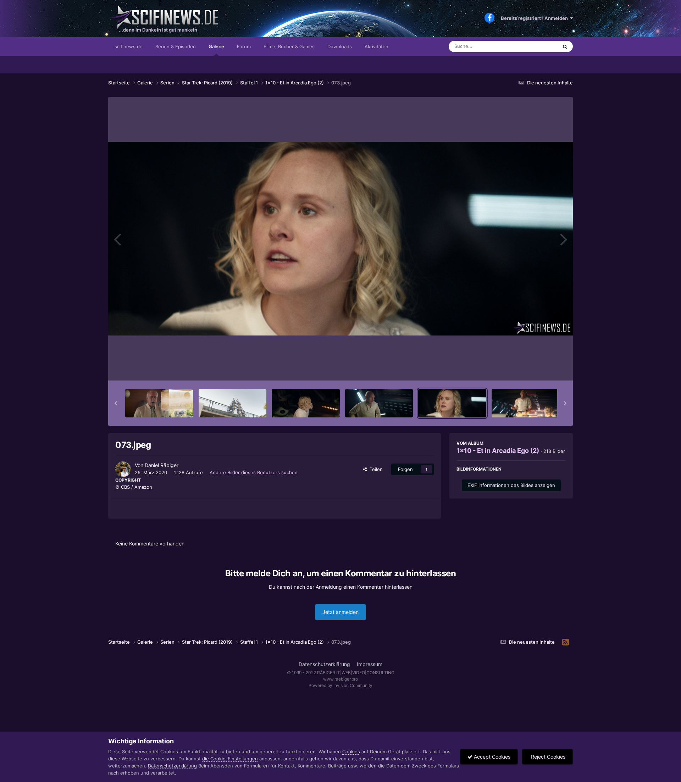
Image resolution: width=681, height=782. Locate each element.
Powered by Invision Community (340, 685)
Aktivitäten (376, 46)
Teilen (375, 469)
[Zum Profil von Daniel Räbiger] (123, 469)
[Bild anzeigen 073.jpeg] (452, 403)
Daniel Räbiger (161, 465)
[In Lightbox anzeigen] (340, 238)
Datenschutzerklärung (324, 664)
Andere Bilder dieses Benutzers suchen (254, 472)
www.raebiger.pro (340, 679)
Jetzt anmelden (340, 612)
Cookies (351, 751)
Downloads (339, 46)
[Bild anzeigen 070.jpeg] (233, 403)
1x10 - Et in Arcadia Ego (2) (497, 450)
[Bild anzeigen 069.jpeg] (159, 403)
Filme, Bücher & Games (289, 46)
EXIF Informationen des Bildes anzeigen (511, 485)
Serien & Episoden (175, 46)
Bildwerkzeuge (541, 368)
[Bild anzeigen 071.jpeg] (306, 403)
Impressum (369, 664)
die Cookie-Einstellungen (230, 758)
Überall (540, 46)
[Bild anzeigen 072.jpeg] (379, 403)
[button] (116, 403)
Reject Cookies (547, 757)
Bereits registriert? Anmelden (535, 18)
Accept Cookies (491, 757)
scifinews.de (129, 46)
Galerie (216, 46)
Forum (244, 46)
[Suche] (565, 46)
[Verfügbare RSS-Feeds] (565, 642)
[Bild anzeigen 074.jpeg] (526, 403)
